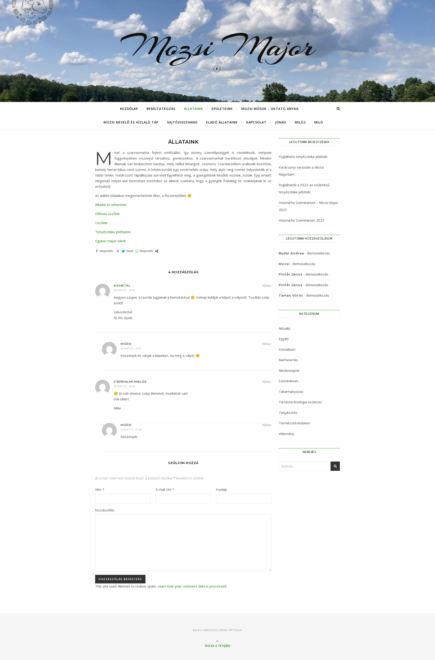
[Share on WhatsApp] (144, 251)
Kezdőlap (129, 108)
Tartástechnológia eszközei (300, 402)
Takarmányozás (291, 391)
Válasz (266, 285)
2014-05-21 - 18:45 (124, 290)
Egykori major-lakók (110, 241)
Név (99, 489)
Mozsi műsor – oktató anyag (270, 108)
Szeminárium (288, 381)
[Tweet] (127, 251)
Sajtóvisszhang (182, 122)
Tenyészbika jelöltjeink (112, 232)
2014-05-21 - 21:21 (131, 348)
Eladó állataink (222, 122)
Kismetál (122, 285)
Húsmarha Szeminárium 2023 (301, 220)
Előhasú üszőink (107, 213)
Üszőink (101, 222)
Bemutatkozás (161, 108)
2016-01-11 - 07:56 (131, 429)
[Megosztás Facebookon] (104, 251)
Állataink (193, 108)
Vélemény (286, 433)
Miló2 (300, 122)
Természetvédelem (294, 423)
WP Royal (235, 630)
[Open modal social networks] (156, 251)
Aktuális (284, 328)
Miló (318, 122)
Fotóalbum (287, 349)
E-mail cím (165, 489)
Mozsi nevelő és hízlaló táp (131, 122)
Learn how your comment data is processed (191, 586)
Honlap (221, 489)
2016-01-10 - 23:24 (124, 386)
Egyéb (284, 338)
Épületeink (222, 108)
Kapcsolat (256, 122)
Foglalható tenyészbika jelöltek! (303, 156)
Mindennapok (289, 370)
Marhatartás (288, 360)
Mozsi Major (218, 46)
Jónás (280, 122)
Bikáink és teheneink (110, 204)
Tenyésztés (288, 412)
